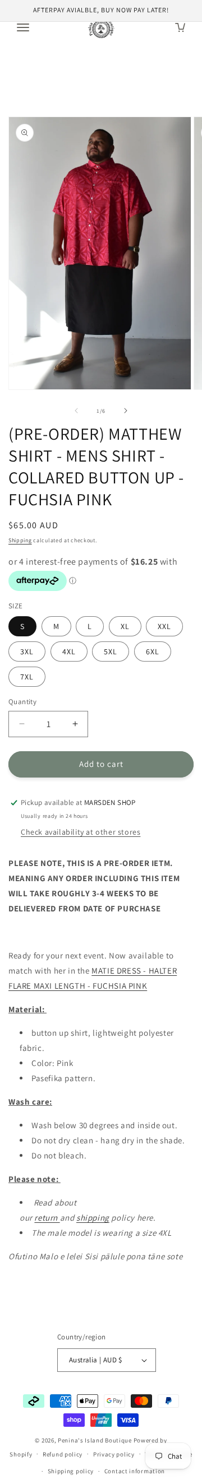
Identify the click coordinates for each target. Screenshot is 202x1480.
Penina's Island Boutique (96, 1440)
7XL (27, 677)
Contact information (134, 1471)
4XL (69, 651)
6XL (152, 651)
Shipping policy (71, 1471)
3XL (27, 651)
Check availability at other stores (80, 832)
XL (125, 626)
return (46, 1217)
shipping (92, 1217)
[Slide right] (125, 410)
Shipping (20, 540)
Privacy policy (114, 1454)
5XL (110, 651)
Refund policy (62, 1454)
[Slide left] (76, 410)
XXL (164, 626)
